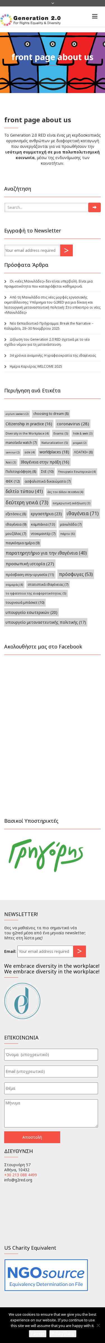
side (29, 452)
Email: (10, 951)
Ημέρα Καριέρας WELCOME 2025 (36, 366)
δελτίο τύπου (24, 491)
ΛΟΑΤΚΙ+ (83, 452)
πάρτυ (67, 534)
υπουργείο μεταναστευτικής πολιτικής (46, 622)
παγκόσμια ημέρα (22, 543)
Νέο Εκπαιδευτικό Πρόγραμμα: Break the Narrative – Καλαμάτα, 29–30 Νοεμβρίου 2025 (49, 326)
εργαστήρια (46, 513)
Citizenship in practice (29, 423)
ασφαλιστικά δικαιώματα (48, 481)
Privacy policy (63, 1333)
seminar (13, 452)
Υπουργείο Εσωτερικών (77, 472)
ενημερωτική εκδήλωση (71, 503)
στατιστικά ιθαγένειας (48, 584)
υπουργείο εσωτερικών (31, 612)
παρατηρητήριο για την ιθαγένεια (46, 553)
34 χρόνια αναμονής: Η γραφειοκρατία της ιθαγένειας (53, 355)
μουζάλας (16, 533)
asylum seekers (17, 414)
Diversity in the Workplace (27, 433)
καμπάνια (43, 524)
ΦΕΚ (13, 481)
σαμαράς (14, 585)
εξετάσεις (16, 514)
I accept (37, 1333)
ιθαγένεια (83, 513)
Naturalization (54, 442)
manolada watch (21, 442)
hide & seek (82, 433)
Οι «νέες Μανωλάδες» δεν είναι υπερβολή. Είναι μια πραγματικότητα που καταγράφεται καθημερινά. (48, 284)
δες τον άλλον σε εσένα (65, 492)
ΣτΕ (47, 471)
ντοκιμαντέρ (43, 533)
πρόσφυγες (76, 574)
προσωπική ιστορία (30, 563)
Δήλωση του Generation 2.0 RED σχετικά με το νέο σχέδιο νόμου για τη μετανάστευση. (47, 342)
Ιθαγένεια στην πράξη (45, 462)
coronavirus (73, 423)
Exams (60, 433)
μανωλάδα (70, 524)
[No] (98, 1325)
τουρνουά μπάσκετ (25, 602)
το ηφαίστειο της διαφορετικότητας (36, 593)
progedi (79, 443)
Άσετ (11, 462)
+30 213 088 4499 (20, 1174)
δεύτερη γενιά (27, 502)
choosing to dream (51, 413)
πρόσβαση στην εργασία (30, 574)
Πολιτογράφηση (21, 471)
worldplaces (54, 452)
